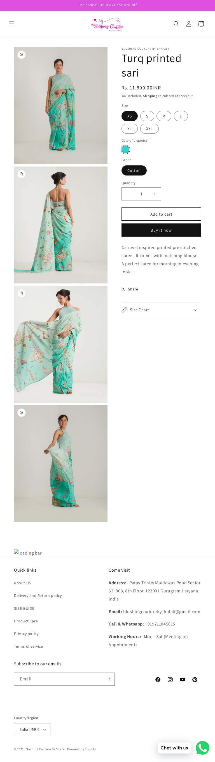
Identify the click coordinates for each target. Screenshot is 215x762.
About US (22, 582)
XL (129, 128)
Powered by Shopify (81, 749)
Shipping (150, 96)
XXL (149, 128)
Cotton (134, 170)
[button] (12, 24)
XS (129, 116)
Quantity (128, 183)
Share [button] (133, 289)
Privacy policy (26, 633)
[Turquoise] (125, 149)
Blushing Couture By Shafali (46, 749)
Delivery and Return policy (38, 595)
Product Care (26, 621)
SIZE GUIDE (24, 608)
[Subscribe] (108, 679)
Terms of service (28, 646)
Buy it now (161, 230)
